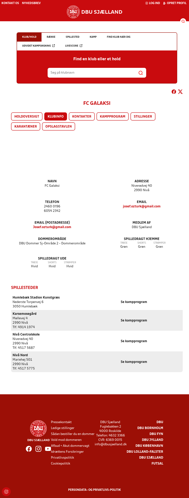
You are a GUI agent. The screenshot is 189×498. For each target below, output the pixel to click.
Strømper (159, 243)
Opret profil (176, 3)
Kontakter (81, 116)
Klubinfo (56, 116)
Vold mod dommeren (66, 440)
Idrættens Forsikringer (67, 451)
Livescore (71, 46)
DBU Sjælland (151, 457)
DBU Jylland (152, 440)
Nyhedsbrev (31, 3)
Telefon (52, 202)
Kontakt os (10, 3)
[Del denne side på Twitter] (180, 92)
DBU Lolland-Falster (145, 451)
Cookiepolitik (60, 463)
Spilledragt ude (52, 258)
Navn (52, 181)
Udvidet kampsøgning (36, 46)
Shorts (141, 243)
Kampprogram (112, 116)
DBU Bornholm (150, 428)
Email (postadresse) (52, 222)
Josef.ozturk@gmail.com (52, 227)
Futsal (157, 463)
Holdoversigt (26, 116)
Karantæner (25, 126)
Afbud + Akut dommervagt (70, 446)
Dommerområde (52, 239)
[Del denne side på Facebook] (174, 92)
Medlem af (142, 222)
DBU (160, 422)
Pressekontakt (61, 422)
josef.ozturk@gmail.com (142, 206)
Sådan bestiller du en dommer (72, 434)
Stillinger (143, 116)
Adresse (142, 181)
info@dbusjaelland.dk (111, 444)
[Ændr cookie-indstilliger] (6, 491)
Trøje (124, 243)
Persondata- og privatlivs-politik (94, 490)
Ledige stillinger (62, 428)
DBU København (149, 446)
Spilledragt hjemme (141, 239)
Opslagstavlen (58, 126)
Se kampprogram (134, 302)
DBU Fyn (156, 434)
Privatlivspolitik (62, 457)
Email (142, 202)
